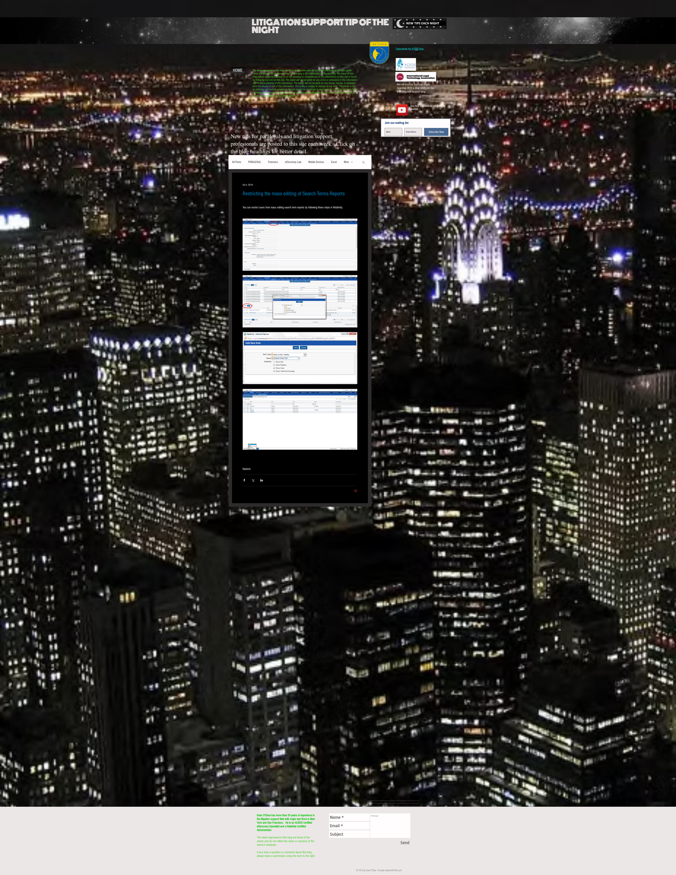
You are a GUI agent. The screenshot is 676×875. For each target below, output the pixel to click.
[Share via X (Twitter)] (253, 480)
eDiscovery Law (293, 162)
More (346, 162)
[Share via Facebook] (244, 480)
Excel (334, 162)
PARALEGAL (254, 162)
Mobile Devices (316, 162)
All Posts (236, 162)
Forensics (273, 162)
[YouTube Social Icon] (402, 110)
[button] (363, 162)
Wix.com (398, 870)
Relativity (247, 468)
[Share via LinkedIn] (261, 480)
